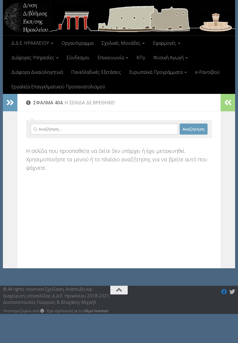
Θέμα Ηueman (96, 310)
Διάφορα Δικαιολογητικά (37, 72)
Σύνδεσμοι (78, 57)
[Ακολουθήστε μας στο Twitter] (232, 292)
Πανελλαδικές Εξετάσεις (96, 72)
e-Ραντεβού (207, 72)
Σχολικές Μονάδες (121, 43)
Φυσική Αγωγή (168, 57)
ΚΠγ (140, 57)
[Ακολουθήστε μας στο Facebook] (224, 292)
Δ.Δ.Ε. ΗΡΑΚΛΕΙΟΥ (30, 43)
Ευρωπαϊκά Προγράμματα (156, 72)
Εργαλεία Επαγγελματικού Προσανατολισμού (58, 86)
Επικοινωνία (111, 57)
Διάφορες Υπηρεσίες (32, 57)
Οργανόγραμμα (77, 43)
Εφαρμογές (164, 43)
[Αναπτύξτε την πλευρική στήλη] (10, 102)
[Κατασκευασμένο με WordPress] (42, 311)
